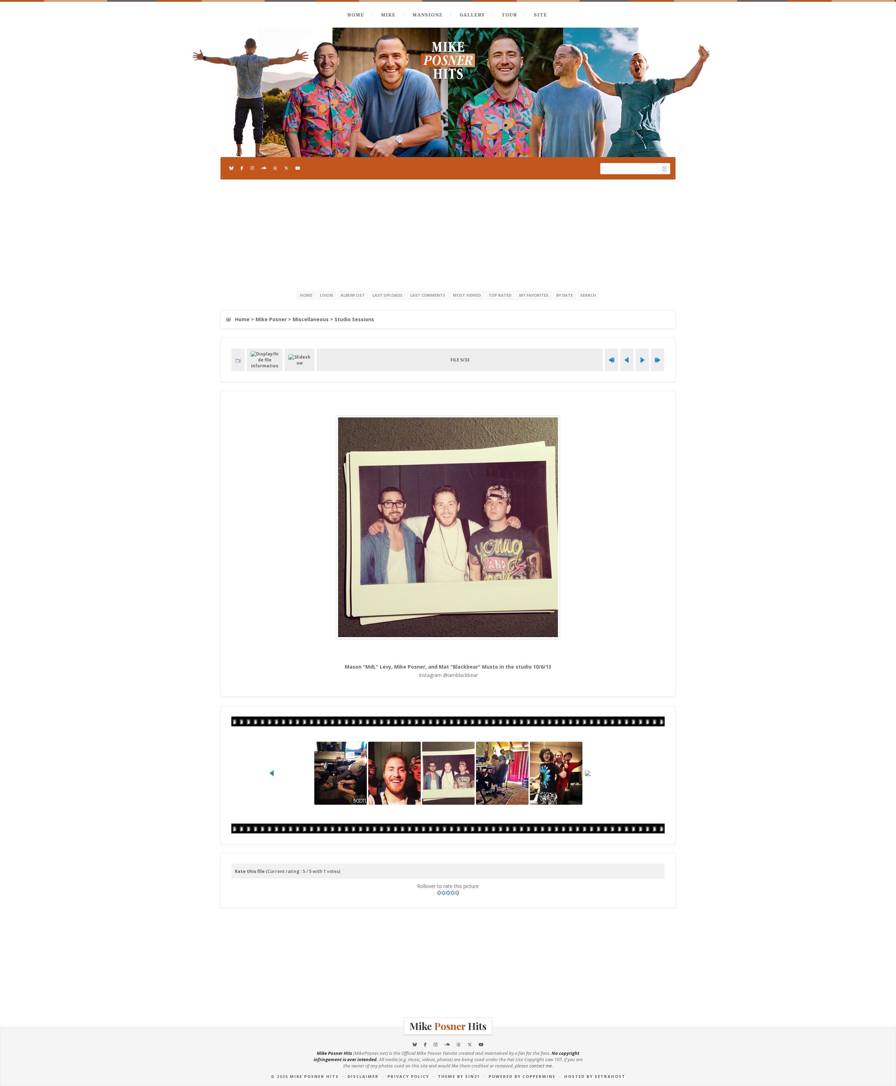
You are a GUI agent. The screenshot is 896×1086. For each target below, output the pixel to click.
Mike (388, 15)
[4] (452, 892)
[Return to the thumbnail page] (238, 360)
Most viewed (467, 295)
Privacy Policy (408, 1076)
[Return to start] (611, 360)
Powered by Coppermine (522, 1076)
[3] (448, 892)
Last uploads (387, 295)
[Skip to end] (658, 360)
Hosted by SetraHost (594, 1076)
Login (326, 295)
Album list (353, 295)
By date (564, 295)
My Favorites (533, 295)
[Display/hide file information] (265, 360)
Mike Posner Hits (314, 1076)
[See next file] (642, 360)
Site (540, 15)
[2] (443, 892)
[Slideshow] (299, 360)
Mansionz (427, 15)
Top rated (500, 295)
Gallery (472, 15)
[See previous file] (627, 360)
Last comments (427, 295)
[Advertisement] (448, 233)
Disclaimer (363, 1076)
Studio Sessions (354, 319)
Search (588, 295)
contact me (540, 1066)
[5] (457, 892)
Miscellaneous (311, 319)
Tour (509, 15)
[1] (439, 892)
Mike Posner (271, 319)
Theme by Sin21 (459, 1076)
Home (355, 15)
